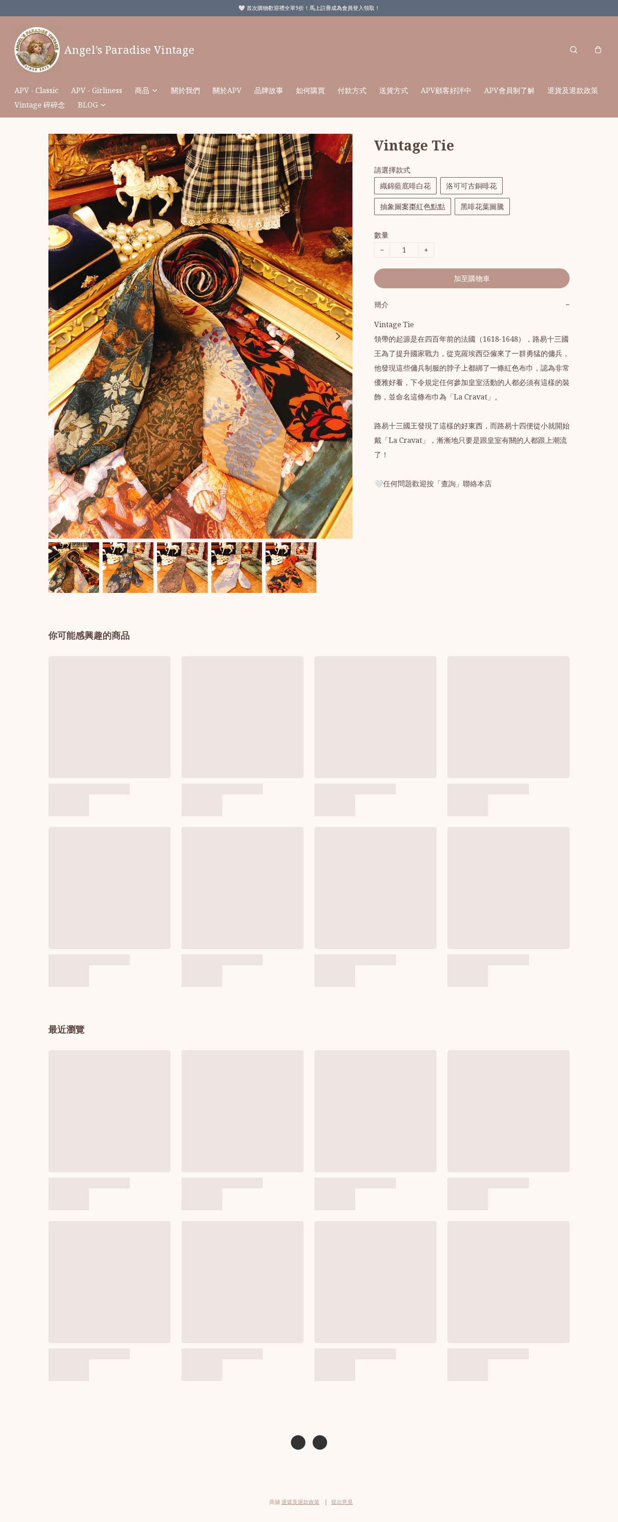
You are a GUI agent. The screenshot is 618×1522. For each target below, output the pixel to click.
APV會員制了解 (509, 90)
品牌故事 (268, 90)
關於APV (227, 90)
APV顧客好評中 (446, 90)
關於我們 (185, 90)
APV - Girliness (96, 90)
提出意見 (342, 1502)
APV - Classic (36, 90)
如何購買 (310, 90)
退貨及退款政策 (572, 90)
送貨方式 (393, 90)
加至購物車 (472, 278)
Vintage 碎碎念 (39, 105)
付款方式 (352, 90)
